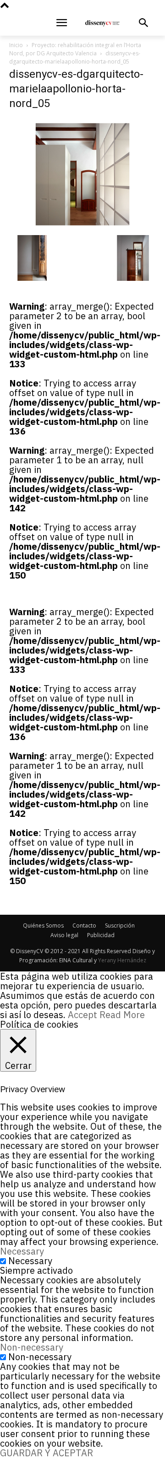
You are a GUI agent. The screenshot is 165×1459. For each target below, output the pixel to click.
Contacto (84, 925)
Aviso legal (64, 935)
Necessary (30, 1261)
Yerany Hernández (122, 960)
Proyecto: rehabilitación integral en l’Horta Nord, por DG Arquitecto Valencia (75, 49)
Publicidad (101, 935)
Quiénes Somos (43, 925)
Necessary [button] (22, 1251)
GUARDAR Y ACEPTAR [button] (46, 1453)
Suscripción (120, 925)
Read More (122, 1014)
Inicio (16, 45)
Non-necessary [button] (31, 1347)
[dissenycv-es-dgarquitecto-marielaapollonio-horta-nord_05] (82, 226)
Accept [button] (82, 1014)
